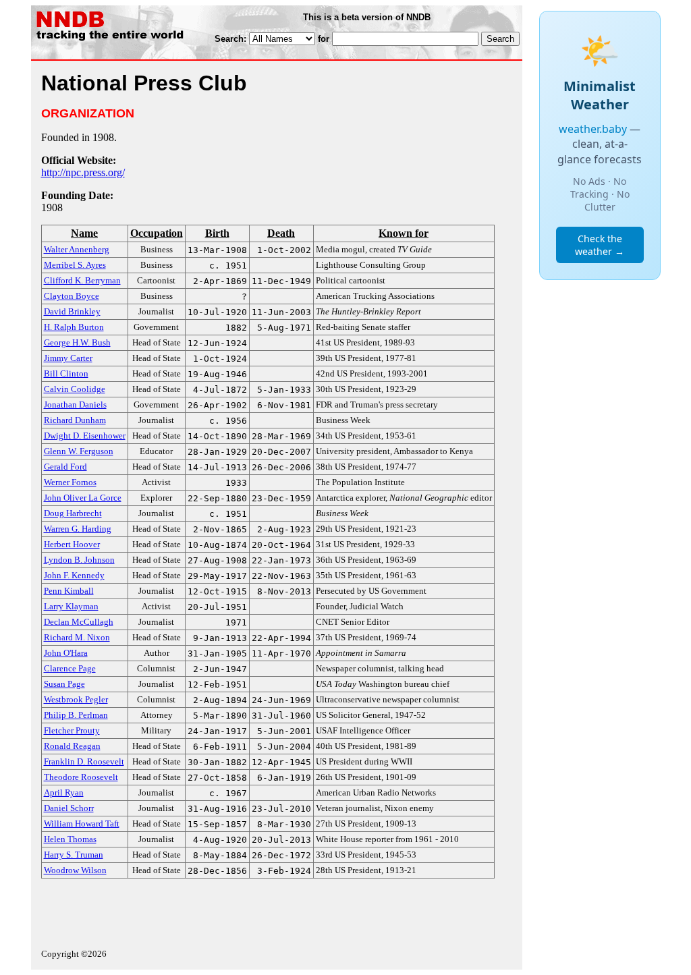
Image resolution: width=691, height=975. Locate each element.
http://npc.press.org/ (83, 172)
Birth (217, 233)
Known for (404, 233)
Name (84, 233)
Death (281, 233)
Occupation (156, 233)
